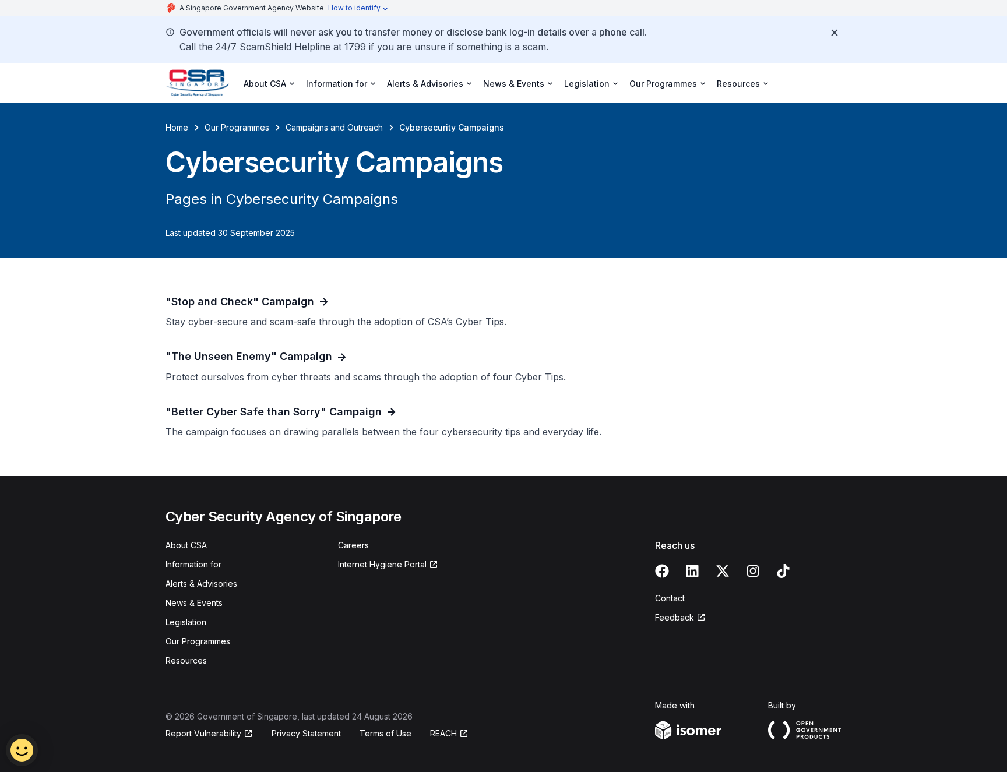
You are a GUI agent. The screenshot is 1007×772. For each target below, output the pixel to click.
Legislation (186, 622)
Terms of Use (385, 733)
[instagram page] (753, 571)
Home (177, 127)
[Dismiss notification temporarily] (834, 33)
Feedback (674, 617)
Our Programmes (237, 127)
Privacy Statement (306, 733)
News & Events (194, 603)
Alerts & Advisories (201, 583)
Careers (353, 545)
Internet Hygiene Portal (382, 564)
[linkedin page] (692, 571)
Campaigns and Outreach (334, 127)
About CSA (186, 545)
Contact (670, 598)
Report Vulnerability (203, 733)
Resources (186, 660)
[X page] (723, 571)
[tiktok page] (783, 571)
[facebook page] (662, 571)
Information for (193, 564)
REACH (443, 733)
